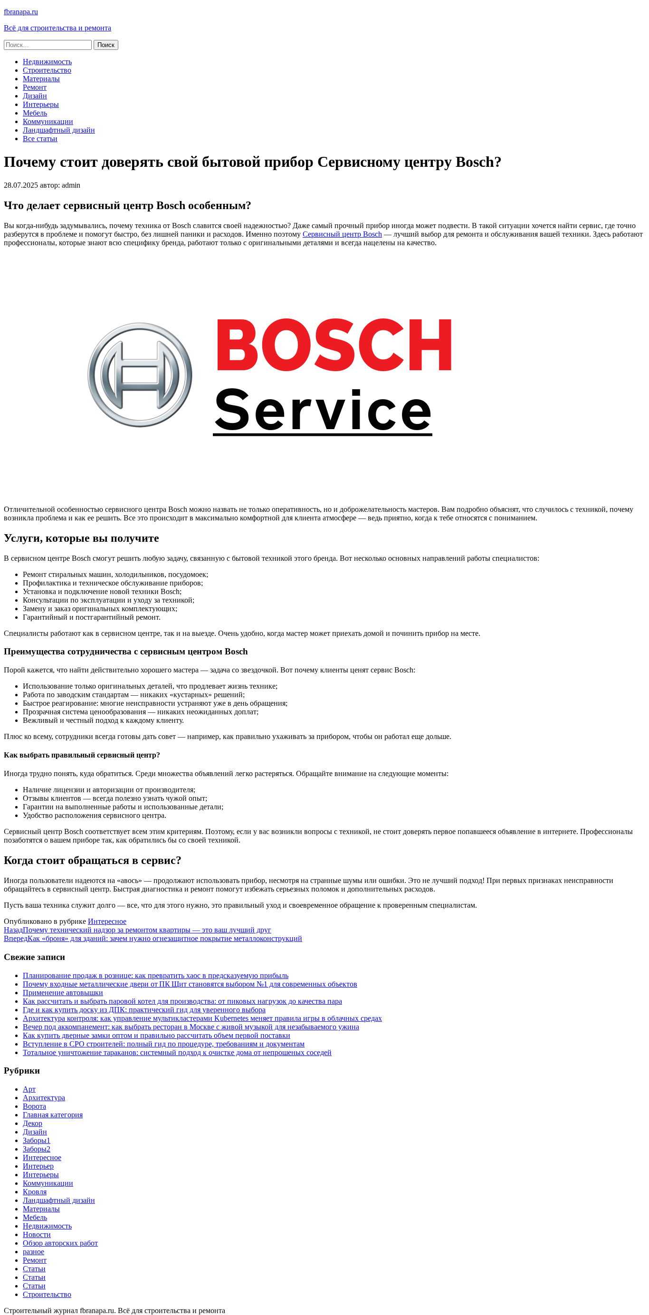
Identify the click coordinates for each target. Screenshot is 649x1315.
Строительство (47, 70)
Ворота (34, 1106)
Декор (32, 1123)
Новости (37, 1234)
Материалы (41, 79)
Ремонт (35, 87)
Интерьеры (41, 104)
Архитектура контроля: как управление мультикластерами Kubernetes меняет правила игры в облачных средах (202, 1018)
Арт (29, 1089)
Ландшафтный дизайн (59, 130)
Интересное (107, 921)
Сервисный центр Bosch (342, 234)
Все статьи (40, 138)
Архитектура (44, 1098)
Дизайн (35, 96)
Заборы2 (36, 1149)
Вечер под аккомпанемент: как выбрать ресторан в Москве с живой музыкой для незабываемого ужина (191, 1027)
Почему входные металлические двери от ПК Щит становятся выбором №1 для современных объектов (190, 984)
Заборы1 (36, 1140)
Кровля (35, 1192)
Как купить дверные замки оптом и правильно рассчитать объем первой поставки (156, 1035)
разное (33, 1252)
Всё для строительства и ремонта (57, 28)
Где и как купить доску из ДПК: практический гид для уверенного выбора (144, 1010)
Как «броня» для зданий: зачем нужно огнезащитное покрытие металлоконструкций (153, 938)
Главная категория (53, 1115)
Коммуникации (48, 121)
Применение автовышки (63, 993)
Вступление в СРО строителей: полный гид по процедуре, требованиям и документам (164, 1044)
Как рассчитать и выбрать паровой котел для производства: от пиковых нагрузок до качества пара (182, 1001)
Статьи (34, 1269)
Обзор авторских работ (60, 1243)
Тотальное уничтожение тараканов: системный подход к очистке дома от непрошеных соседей (177, 1052)
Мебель (35, 113)
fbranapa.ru (21, 12)
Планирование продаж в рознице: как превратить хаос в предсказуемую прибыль (155, 975)
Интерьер (38, 1166)
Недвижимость (47, 62)
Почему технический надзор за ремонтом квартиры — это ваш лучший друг (137, 930)
